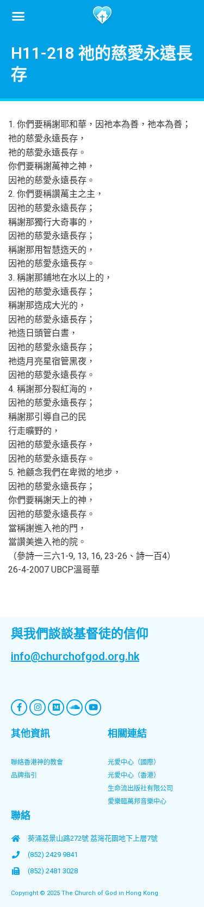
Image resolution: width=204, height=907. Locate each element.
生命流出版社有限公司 (140, 788)
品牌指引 (24, 775)
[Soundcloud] (74, 707)
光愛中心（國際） (134, 762)
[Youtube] (93, 707)
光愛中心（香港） (134, 775)
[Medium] (56, 707)
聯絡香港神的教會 (37, 762)
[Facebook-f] (19, 707)
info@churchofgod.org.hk (75, 656)
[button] (18, 15)
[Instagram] (37, 707)
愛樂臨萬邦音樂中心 (137, 801)
